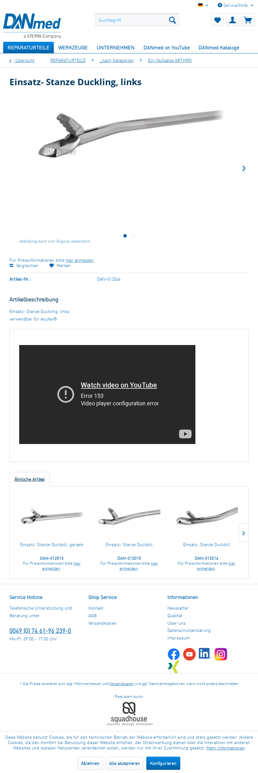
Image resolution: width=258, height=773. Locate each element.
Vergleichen (26, 265)
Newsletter (178, 608)
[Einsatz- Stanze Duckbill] (129, 516)
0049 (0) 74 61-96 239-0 (40, 630)
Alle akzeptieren (124, 763)
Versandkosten (102, 623)
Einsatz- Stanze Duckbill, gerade (51, 544)
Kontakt (96, 608)
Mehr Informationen (225, 747)
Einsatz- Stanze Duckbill (129, 544)
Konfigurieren (163, 763)
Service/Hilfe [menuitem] (235, 5)
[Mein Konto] (232, 20)
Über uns (176, 623)
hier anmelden (80, 260)
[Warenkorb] (248, 20)
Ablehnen (90, 763)
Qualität (174, 615)
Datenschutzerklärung (189, 630)
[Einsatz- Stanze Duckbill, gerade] (52, 516)
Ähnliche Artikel (29, 479)
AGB (92, 615)
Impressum (178, 637)
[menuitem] (137, 20)
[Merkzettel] (217, 20)
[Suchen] (172, 20)
